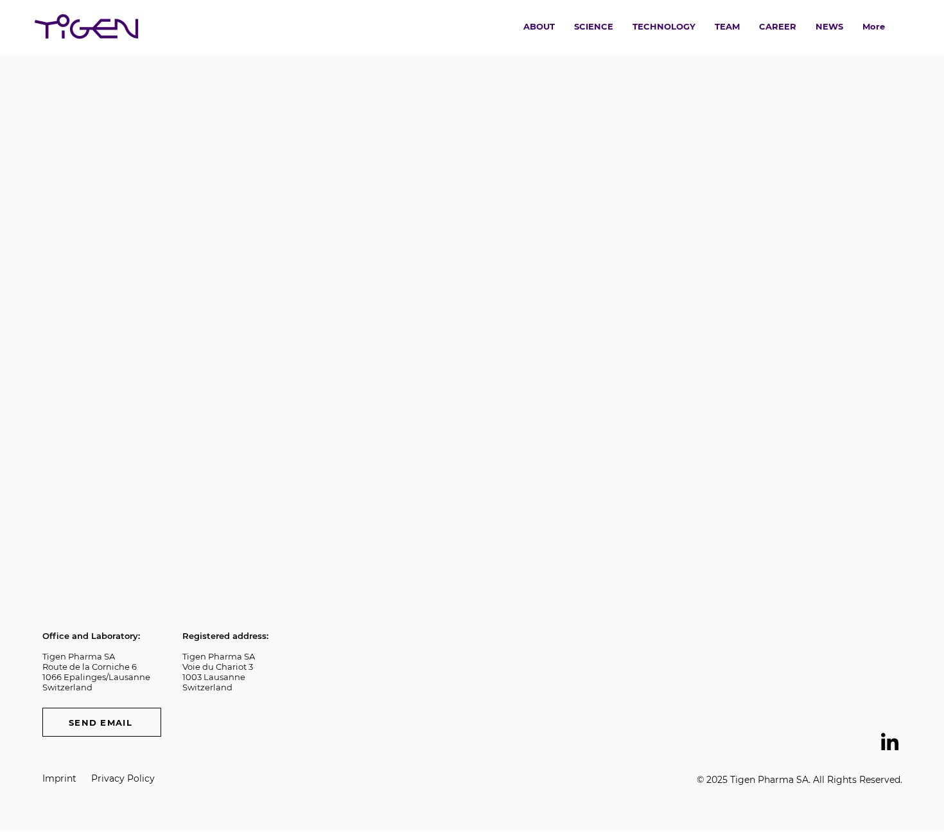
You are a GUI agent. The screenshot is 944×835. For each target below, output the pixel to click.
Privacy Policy (123, 778)
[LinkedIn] (889, 741)
